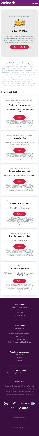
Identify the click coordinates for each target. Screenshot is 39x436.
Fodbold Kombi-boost (19, 268)
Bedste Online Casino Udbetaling (19, 334)
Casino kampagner (20, 310)
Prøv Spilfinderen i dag (19, 236)
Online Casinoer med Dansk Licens (19, 342)
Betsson (19, 357)
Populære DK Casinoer (19, 352)
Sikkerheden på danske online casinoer (19, 373)
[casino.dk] (8, 2)
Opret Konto (18, 47)
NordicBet (19, 355)
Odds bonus (28, 135)
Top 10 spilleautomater (19, 339)
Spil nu (19, 117)
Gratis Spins (19, 313)
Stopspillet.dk (19, 381)
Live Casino (19, 331)
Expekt (19, 360)
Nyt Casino (19, 336)
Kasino (15, 16)
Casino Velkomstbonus (13, 100)
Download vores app (19, 203)
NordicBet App (19, 138)
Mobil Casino (19, 328)
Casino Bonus (19, 304)
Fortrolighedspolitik (19, 417)
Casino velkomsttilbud (19, 171)
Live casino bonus (24, 16)
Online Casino (19, 326)
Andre (11, 16)
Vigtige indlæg (19, 370)
